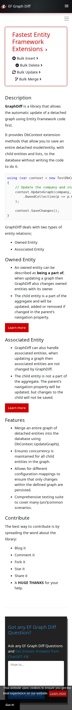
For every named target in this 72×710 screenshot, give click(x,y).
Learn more (17, 327)
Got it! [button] (10, 704)
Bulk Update (27, 72)
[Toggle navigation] (66, 6)
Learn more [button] (58, 693)
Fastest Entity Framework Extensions (31, 42)
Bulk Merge (29, 79)
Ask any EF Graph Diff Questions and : (35, 651)
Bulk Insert (26, 58)
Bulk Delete (30, 65)
